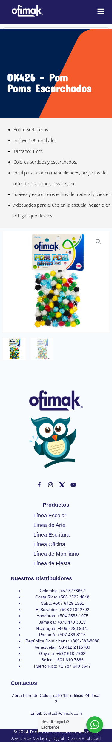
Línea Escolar (49, 516)
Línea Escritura (51, 535)
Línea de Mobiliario (56, 554)
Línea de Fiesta (51, 563)
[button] (98, 241)
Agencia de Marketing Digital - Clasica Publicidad (56, 738)
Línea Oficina (49, 544)
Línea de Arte (49, 525)
